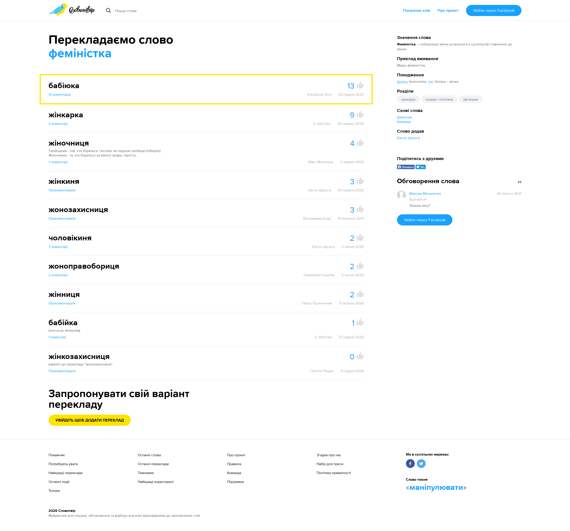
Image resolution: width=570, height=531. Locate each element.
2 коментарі (58, 124)
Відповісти (417, 199)
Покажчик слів (416, 10)
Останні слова (149, 455)
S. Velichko (322, 124)
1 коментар (57, 337)
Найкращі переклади (66, 473)
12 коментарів (60, 94)
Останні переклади (153, 464)
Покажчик (57, 455)
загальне (470, 99)
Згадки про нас (329, 455)
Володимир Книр (317, 218)
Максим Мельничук (425, 193)
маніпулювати (436, 488)
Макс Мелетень (320, 162)
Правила (234, 464)
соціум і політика (439, 99)
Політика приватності (334, 473)
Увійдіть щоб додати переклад (89, 420)
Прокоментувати (62, 190)
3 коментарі (58, 162)
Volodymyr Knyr (319, 94)
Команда (234, 473)
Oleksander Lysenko (319, 275)
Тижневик (146, 473)
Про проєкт (448, 10)
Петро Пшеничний (317, 303)
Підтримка (235, 482)
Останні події (59, 482)
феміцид (404, 122)
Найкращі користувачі (156, 482)
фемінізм (404, 117)
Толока (54, 490)
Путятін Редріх (322, 371)
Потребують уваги (63, 464)
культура (408, 99)
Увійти (494, 10)
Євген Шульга (408, 138)
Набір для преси (330, 464)
